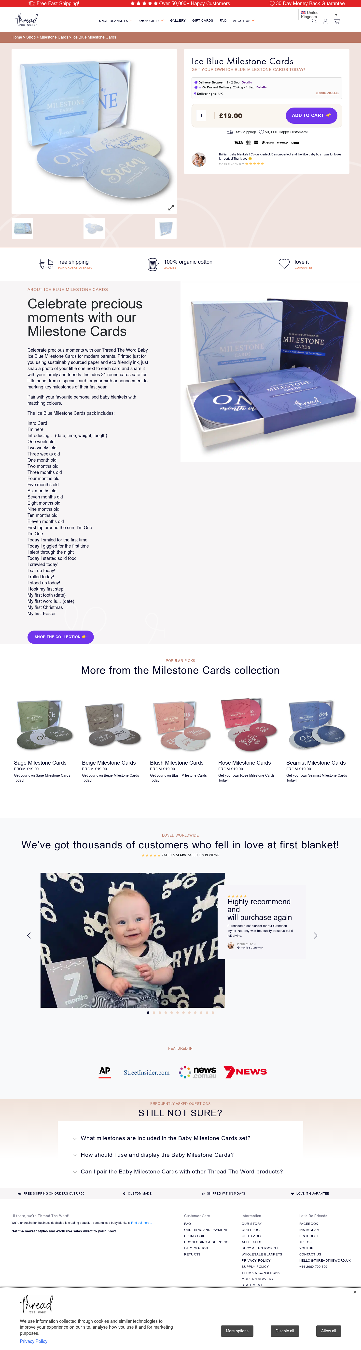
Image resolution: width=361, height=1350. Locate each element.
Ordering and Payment (206, 1230)
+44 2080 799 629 (313, 1267)
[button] (148, 1012)
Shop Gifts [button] (150, 21)
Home (17, 37)
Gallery (178, 20)
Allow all (328, 1331)
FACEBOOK (308, 1224)
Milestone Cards (54, 37)
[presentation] (29, 935)
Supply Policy (255, 1267)
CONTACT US (310, 1254)
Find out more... (141, 1223)
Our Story (252, 1224)
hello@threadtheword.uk (325, 1260)
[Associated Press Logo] (105, 1075)
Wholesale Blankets (262, 1254)
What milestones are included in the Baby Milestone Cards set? (165, 1138)
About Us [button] (242, 21)
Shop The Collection (58, 637)
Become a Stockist (260, 1248)
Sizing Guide (196, 1236)
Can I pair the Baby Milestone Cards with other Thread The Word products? (181, 1171)
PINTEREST (309, 1236)
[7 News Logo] (245, 1075)
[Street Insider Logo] (146, 1075)
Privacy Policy (256, 1260)
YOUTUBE (307, 1248)
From (26, 769)
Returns (192, 1254)
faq (223, 20)
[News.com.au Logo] (197, 1075)
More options (237, 1331)
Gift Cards (202, 20)
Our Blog (251, 1230)
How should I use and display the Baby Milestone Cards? (156, 1155)
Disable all (285, 1331)
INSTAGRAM (309, 1230)
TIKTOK (305, 1242)
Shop (31, 37)
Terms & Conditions (261, 1273)
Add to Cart (308, 115)
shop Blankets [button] (114, 21)
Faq (187, 1224)
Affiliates (252, 1242)
